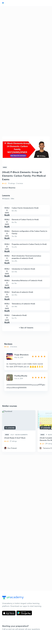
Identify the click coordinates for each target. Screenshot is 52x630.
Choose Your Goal (14, 3)
